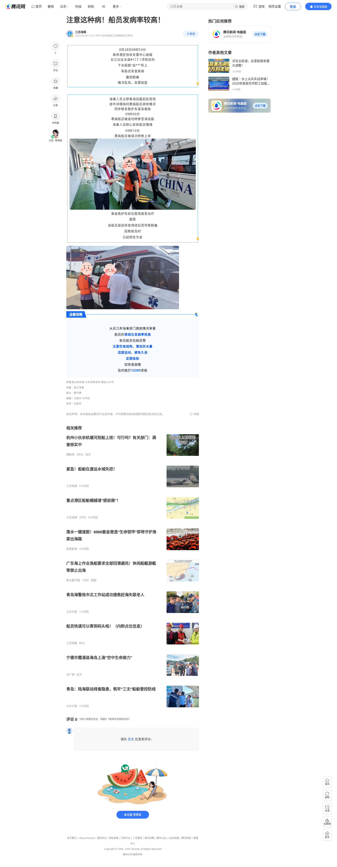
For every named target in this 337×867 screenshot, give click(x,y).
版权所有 (137, 854)
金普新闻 (71, 548)
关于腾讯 (71, 838)
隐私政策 (113, 838)
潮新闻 (70, 454)
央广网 (70, 674)
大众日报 (71, 611)
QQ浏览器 (173, 838)
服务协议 (101, 838)
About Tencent (87, 838)
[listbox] (132, 566)
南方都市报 (73, 580)
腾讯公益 (161, 838)
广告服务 (137, 838)
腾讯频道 (186, 838)
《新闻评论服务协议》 (119, 719)
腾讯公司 (127, 854)
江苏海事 (71, 486)
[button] (260, 34)
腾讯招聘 (149, 838)
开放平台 (125, 838)
